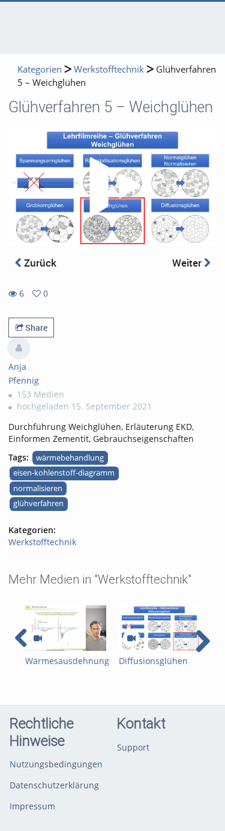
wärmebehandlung (70, 458)
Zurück (39, 263)
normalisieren (37, 488)
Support (133, 747)
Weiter (188, 263)
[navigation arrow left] (21, 638)
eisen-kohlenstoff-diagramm (64, 473)
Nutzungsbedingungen (56, 764)
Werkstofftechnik (109, 69)
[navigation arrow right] (202, 641)
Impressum (32, 806)
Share (35, 327)
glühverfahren (38, 503)
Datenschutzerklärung (54, 785)
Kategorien (39, 69)
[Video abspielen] (113, 187)
